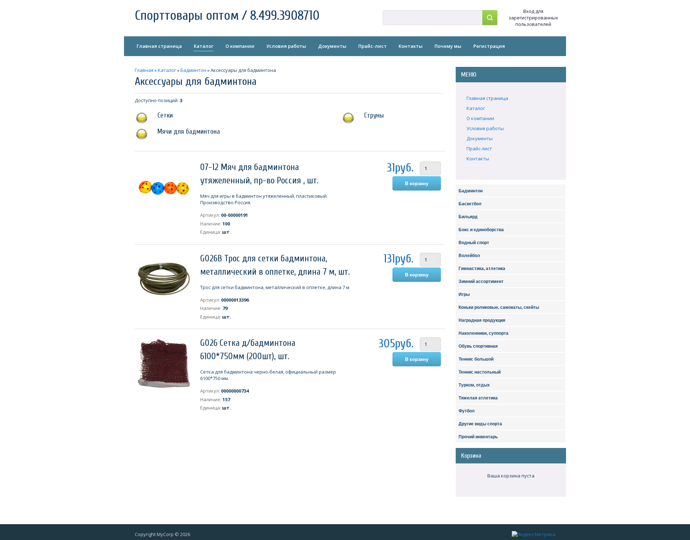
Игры (464, 294)
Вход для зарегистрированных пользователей (533, 17)
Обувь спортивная (478, 346)
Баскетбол (470, 203)
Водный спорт (474, 242)
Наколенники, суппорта (484, 333)
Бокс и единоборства (481, 229)
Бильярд (468, 216)
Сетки (165, 115)
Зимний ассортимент (481, 281)
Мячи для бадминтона (188, 132)
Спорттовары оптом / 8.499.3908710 (227, 15)
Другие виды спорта (480, 423)
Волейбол (469, 255)
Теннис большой (476, 359)
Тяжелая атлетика (478, 398)
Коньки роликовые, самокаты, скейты (499, 307)
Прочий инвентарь (478, 436)
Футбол (467, 410)
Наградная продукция (482, 320)
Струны (374, 115)
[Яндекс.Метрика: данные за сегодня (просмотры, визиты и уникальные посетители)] (533, 534)
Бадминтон (471, 190)
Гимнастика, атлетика (482, 268)
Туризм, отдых (474, 385)
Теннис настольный (480, 372)
